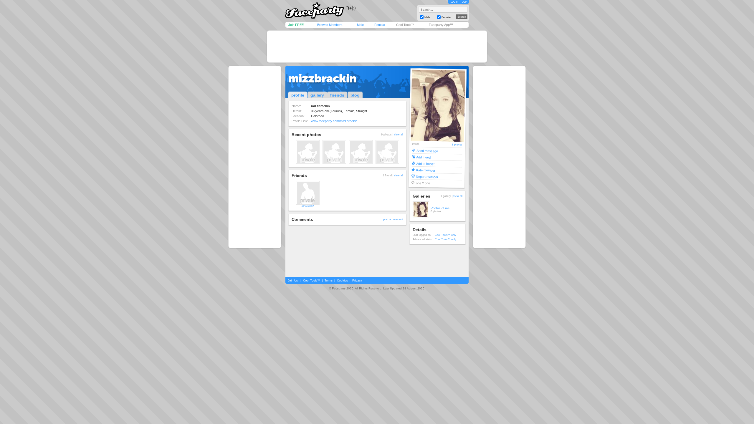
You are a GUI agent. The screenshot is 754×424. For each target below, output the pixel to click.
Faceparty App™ (441, 24)
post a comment (393, 219)
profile (297, 95)
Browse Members (330, 24)
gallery (317, 95)
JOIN (464, 2)
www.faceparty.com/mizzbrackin (334, 121)
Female (379, 24)
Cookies (342, 280)
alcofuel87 (308, 206)
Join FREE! (296, 24)
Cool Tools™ (405, 24)
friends (337, 95)
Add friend (423, 157)
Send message (427, 151)
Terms (329, 280)
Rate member (425, 170)
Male (360, 24)
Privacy (357, 280)
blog (355, 95)
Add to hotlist (425, 163)
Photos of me (440, 208)
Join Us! (293, 280)
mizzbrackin (322, 78)
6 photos (457, 144)
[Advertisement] (377, 46)
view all (398, 134)
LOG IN (454, 2)
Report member (427, 176)
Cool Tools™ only (445, 234)
